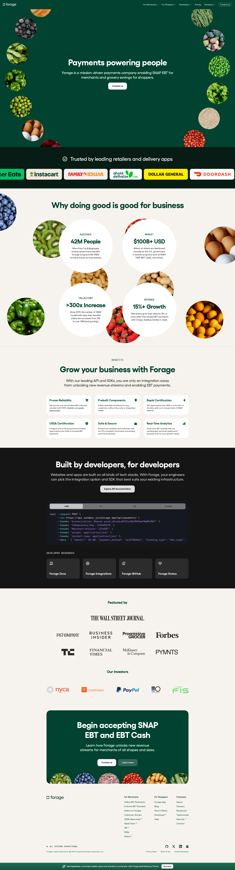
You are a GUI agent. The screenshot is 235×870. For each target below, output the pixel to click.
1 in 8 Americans (91, 248)
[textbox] (117, 527)
